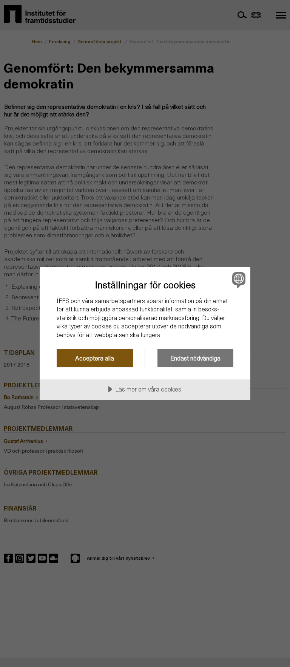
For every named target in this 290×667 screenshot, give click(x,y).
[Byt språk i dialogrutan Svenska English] (238, 280)
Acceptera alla (94, 358)
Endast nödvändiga (195, 358)
